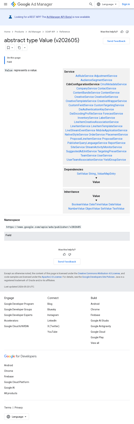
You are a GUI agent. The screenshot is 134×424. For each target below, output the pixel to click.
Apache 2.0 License (52, 277)
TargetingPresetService (112, 151)
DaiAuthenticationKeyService (96, 109)
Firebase (95, 315)
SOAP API (50, 31)
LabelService (107, 117)
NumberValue (76, 208)
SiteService (78, 147)
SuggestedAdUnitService (81, 151)
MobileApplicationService (111, 130)
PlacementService (117, 134)
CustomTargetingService (109, 105)
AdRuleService (85, 76)
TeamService (88, 155)
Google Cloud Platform (16, 382)
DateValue (115, 204)
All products (10, 393)
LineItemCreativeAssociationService (96, 122)
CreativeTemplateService (81, 101)
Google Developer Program (19, 303)
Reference (64, 31)
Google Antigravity (101, 326)
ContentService (110, 92)
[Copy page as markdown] (19, 48)
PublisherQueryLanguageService (87, 143)
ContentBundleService (86, 92)
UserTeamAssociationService (85, 159)
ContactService (107, 88)
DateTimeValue (98, 204)
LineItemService (80, 126)
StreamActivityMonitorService (103, 147)
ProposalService (112, 138)
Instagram (53, 315)
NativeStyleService (76, 134)
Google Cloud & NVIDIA (16, 326)
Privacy (19, 407)
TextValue (118, 208)
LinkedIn (52, 320)
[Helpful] (122, 31)
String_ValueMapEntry (102, 173)
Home (7, 31)
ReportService (116, 143)
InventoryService (88, 117)
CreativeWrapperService (112, 101)
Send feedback (116, 41)
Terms (7, 407)
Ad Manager (42, 4)
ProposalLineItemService (85, 138)
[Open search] (91, 4)
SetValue (82, 173)
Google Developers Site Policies (98, 277)
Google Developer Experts (18, 315)
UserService (104, 155)
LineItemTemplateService (106, 126)
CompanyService (86, 88)
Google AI (9, 387)
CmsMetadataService (113, 84)
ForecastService (113, 113)
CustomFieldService (81, 105)
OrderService (97, 134)
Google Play (97, 337)
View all (95, 343)
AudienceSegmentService (96, 80)
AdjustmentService (105, 76)
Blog (49, 303)
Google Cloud (98, 331)
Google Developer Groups (18, 309)
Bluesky (51, 309)
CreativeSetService (106, 96)
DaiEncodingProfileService (86, 113)
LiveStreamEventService (80, 130)
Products (19, 31)
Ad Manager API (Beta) (59, 17)
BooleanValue (80, 204)
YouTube (52, 331)
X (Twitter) (53, 326)
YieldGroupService (114, 159)
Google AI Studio (100, 320)
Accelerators (11, 320)
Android (95, 303)
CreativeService (84, 96)
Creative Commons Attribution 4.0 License (99, 273)
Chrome (95, 309)
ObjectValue (92, 208)
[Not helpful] (127, 31)
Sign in (126, 4)
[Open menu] (5, 4)
